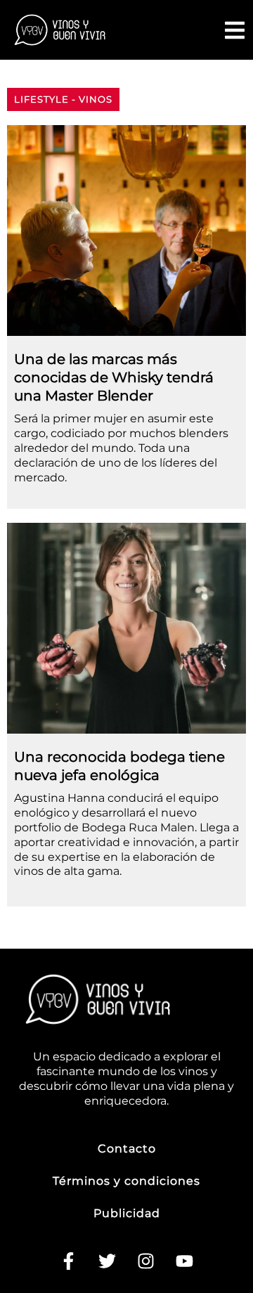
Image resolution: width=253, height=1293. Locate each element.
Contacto (127, 1148)
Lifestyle (41, 99)
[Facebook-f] (68, 1261)
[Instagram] (146, 1261)
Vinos (95, 99)
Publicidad (126, 1213)
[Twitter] (107, 1261)
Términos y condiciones (126, 1181)
